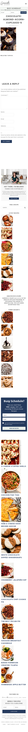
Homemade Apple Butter (13, 684)
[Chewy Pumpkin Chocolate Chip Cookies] (14, 330)
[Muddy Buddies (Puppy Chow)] (14, 369)
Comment (4, 95)
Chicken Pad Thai (10, 495)
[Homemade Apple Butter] (7, 682)
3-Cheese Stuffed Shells (13, 466)
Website (3, 126)
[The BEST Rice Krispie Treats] (14, 382)
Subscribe (23, 12)
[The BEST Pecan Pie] (14, 317)
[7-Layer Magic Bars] (14, 356)
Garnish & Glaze (5, 3)
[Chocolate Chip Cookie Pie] (7, 597)
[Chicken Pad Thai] (14, 247)
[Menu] (26, 4)
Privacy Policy (20, 718)
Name (3, 112)
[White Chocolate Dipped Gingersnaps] (14, 272)
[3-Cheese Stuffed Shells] (14, 234)
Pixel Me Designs (22, 722)
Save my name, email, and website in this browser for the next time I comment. (13, 136)
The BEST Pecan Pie (10, 621)
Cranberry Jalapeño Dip (14, 580)
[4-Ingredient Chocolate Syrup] (14, 343)
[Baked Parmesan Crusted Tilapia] (7, 660)
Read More (14, 198)
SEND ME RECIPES (14, 428)
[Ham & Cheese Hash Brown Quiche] (14, 260)
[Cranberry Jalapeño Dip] (14, 285)
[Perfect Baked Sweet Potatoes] (14, 221)
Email (2, 119)
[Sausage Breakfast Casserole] (7, 638)
